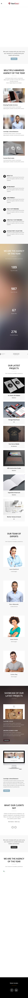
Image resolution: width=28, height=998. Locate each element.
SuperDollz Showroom (14, 492)
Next (15, 827)
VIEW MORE (14, 58)
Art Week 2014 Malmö (14, 395)
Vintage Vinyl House (14, 420)
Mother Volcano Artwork (14, 517)
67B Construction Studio (14, 468)
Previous (13, 827)
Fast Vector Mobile (14, 444)
